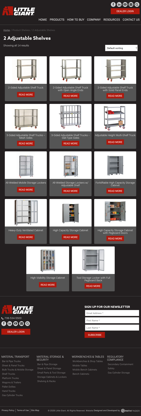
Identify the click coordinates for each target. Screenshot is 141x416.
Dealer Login (125, 11)
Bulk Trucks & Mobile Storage (17, 369)
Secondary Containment (120, 364)
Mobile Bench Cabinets (85, 369)
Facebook (113, 4)
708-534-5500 (12, 318)
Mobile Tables (80, 365)
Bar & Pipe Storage (47, 364)
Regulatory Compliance (115, 358)
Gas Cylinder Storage (119, 372)
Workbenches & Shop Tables (88, 361)
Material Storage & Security (50, 358)
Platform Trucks (10, 378)
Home (6, 30)
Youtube (125, 4)
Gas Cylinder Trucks (12, 395)
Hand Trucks (8, 390)
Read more (26, 94)
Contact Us (131, 4)
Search (137, 4)
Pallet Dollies (8, 386)
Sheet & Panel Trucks (13, 365)
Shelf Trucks (8, 373)
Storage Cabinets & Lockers (52, 376)
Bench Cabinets (81, 373)
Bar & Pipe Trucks (11, 361)
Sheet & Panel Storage (49, 368)
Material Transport (15, 356)
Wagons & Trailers (11, 382)
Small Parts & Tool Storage (51, 372)
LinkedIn (119, 4)
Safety (111, 368)
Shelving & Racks (46, 381)
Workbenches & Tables (88, 356)
